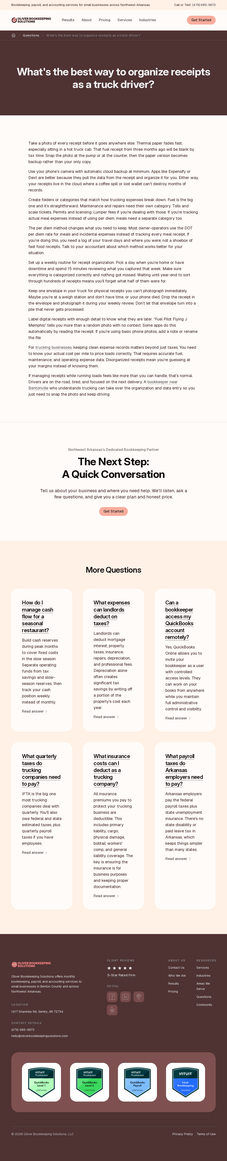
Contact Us (176, 968)
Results (68, 20)
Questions (31, 35)
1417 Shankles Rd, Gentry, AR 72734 (37, 1012)
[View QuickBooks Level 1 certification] (41, 1082)
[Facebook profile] (112, 996)
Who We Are (177, 976)
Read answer (33, 711)
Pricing (104, 20)
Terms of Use (206, 1134)
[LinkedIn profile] (125, 996)
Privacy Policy (182, 1134)
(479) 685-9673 (204, 5)
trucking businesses (53, 347)
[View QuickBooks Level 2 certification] (89, 1082)
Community (204, 1005)
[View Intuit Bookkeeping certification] (185, 1082)
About (87, 20)
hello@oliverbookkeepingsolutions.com (39, 1036)
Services (124, 20)
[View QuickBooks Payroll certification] (137, 1082)
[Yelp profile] (112, 1010)
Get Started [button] (201, 20)
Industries (147, 20)
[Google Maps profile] (138, 996)
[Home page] (31, 20)
